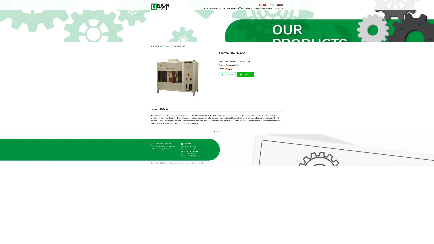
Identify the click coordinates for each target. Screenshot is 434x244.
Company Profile (217, 8)
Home (205, 8)
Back (217, 132)
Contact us (278, 8)
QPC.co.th (204, 163)
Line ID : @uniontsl (188, 153)
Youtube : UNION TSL (189, 156)
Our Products (233, 8)
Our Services (246, 8)
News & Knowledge (263, 8)
